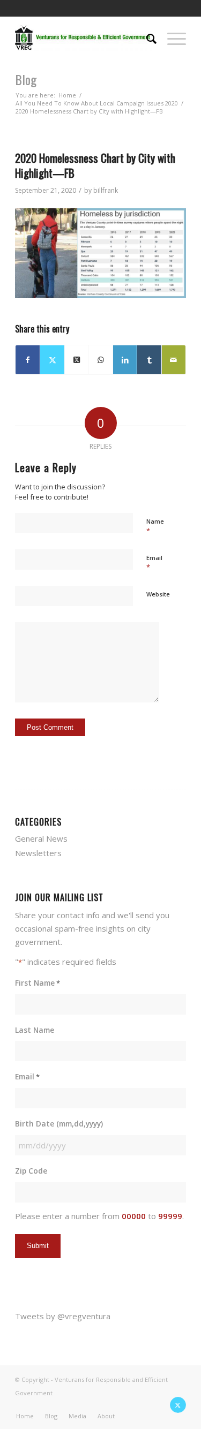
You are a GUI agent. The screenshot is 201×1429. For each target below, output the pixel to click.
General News (41, 838)
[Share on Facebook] (28, 360)
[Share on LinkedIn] (125, 360)
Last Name (34, 1030)
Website (158, 594)
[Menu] (171, 37)
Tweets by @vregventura (62, 1316)
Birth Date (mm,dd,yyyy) (59, 1123)
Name (155, 526)
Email (154, 563)
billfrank (105, 190)
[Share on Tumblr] (149, 360)
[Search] (146, 37)
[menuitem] (146, 37)
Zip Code (31, 1171)
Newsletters (38, 853)
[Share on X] (52, 360)
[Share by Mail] (173, 360)
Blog (25, 79)
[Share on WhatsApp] (101, 360)
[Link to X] (178, 1405)
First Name (37, 983)
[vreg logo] (83, 37)
